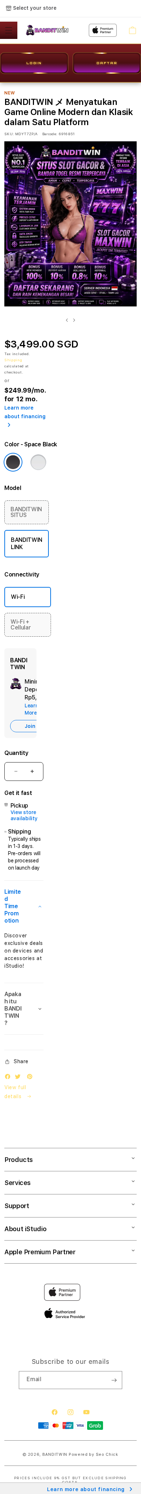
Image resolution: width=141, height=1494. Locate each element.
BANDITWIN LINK (26, 543)
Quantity (16, 753)
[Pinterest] (31, 1078)
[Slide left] (66, 320)
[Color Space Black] (13, 462)
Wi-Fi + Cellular (20, 624)
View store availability (24, 815)
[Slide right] (74, 320)
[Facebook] (9, 1078)
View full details (15, 1091)
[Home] (50, 30)
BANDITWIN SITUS (26, 512)
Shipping (13, 360)
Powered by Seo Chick (93, 1454)
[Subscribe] (114, 1380)
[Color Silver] (38, 462)
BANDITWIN (54, 1454)
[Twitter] (19, 1078)
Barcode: (49, 134)
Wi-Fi (18, 596)
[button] (8, 30)
